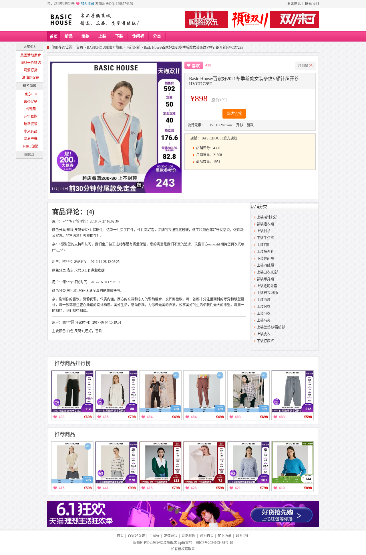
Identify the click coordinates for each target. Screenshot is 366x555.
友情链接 (171, 536)
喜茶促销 (30, 102)
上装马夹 (263, 320)
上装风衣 (263, 307)
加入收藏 (87, 4)
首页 (54, 36)
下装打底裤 (265, 341)
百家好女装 (136, 536)
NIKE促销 (30, 146)
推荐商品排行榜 (73, 363)
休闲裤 (138, 36)
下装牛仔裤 (265, 238)
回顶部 (29, 155)
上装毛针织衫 (267, 217)
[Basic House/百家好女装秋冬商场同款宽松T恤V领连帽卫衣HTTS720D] (116, 391)
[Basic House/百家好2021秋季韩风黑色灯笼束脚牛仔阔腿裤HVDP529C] (248, 391)
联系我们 (312, 4)
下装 (119, 36)
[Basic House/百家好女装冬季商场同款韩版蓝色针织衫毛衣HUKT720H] (292, 462)
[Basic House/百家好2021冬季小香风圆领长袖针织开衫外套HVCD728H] (116, 462)
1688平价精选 (30, 63)
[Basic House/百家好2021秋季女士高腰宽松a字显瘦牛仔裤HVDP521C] (292, 391)
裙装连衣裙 (265, 224)
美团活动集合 (30, 55)
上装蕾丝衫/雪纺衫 (271, 327)
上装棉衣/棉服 (267, 293)
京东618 (31, 94)
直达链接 (234, 113)
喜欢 (196, 66)
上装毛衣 (263, 314)
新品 (69, 36)
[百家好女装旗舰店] (60, 20)
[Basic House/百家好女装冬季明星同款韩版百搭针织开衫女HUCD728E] (160, 462)
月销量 (305, 66)
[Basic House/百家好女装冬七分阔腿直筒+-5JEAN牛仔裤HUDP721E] (72, 391)
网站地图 (189, 536)
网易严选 (30, 139)
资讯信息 (294, 4)
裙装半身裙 (265, 279)
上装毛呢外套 (267, 286)
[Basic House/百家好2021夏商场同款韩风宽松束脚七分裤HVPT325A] (204, 391)
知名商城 (29, 86)
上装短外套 (265, 252)
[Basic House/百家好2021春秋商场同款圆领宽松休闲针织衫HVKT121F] (248, 462)
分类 (157, 36)
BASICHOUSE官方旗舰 (105, 48)
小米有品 (30, 131)
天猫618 (29, 47)
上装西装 (263, 300)
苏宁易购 (30, 117)
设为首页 (207, 536)
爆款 (85, 36)
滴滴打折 (30, 70)
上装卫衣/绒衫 (267, 272)
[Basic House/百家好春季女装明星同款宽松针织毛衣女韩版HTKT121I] (204, 462)
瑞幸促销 (30, 124)
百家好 (154, 536)
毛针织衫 (133, 48)
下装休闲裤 (265, 259)
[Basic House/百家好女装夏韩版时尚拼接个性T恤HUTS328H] (160, 391)
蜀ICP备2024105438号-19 (214, 543)
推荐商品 (65, 434)
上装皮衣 (263, 334)
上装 (102, 36)
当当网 (30, 109)
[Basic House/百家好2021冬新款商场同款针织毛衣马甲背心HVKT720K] (72, 462)
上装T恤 (263, 245)
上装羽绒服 (265, 265)
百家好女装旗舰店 (163, 543)
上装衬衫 (263, 231)
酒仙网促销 (30, 78)
